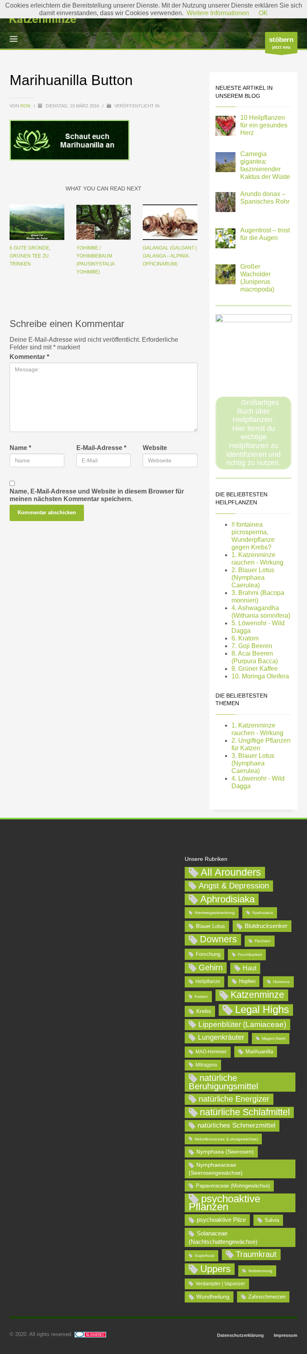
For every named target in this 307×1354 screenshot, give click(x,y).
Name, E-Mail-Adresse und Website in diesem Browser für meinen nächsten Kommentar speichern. (97, 495)
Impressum (285, 1335)
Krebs (203, 1011)
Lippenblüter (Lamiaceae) (242, 1024)
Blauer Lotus (210, 926)
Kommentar (29, 356)
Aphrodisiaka (227, 899)
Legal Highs (262, 1009)
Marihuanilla (259, 1052)
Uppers (215, 1268)
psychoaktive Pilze (221, 1219)
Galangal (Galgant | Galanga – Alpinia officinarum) (170, 256)
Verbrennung (260, 1271)
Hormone (281, 981)
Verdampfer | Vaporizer (220, 1284)
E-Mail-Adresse (101, 447)
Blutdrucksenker (266, 925)
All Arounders (231, 872)
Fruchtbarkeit (250, 954)
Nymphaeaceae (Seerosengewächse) (216, 1169)
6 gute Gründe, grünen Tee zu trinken (30, 256)
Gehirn (211, 967)
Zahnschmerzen (266, 1297)
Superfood (204, 1255)
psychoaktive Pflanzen (224, 1203)
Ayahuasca (262, 912)
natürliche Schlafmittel (245, 1112)
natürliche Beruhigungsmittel (223, 1082)
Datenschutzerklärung (240, 1335)
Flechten (263, 941)
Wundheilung (212, 1296)
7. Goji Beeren (251, 645)
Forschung (208, 954)
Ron (26, 105)
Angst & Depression (234, 885)
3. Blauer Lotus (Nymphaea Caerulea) (252, 763)
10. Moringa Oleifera (260, 676)
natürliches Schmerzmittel (236, 1125)
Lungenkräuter (221, 1037)
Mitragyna (206, 1065)
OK (263, 13)
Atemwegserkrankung (215, 912)
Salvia (272, 1220)
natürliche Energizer (234, 1098)
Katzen (201, 996)
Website (155, 447)
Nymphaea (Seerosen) (225, 1151)
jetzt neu (281, 43)
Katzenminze (257, 994)
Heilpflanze (207, 981)
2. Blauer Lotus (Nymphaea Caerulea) (252, 578)
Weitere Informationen (218, 13)
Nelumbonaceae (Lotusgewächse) (226, 1139)
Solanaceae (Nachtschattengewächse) (223, 1237)
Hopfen (247, 981)
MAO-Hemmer (211, 1052)
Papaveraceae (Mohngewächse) (233, 1186)
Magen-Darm (273, 1038)
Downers (218, 939)
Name (20, 447)
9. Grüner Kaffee (254, 668)
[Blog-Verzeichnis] (90, 1334)
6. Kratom (245, 638)
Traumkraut (256, 1254)
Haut (249, 967)
